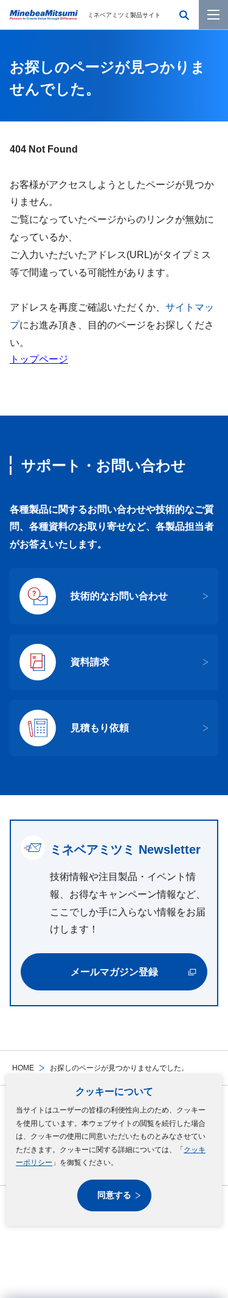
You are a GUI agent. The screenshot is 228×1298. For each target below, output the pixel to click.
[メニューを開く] (213, 14)
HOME (23, 1068)
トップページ (39, 359)
